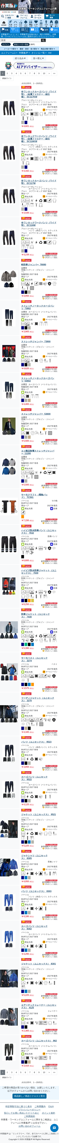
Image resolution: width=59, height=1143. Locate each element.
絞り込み (19, 58)
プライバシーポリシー (29, 1110)
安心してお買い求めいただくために (21, 1113)
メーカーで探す (10, 49)
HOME (4, 25)
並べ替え (37, 58)
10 (44, 73)
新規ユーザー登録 (21, 44)
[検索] (43, 40)
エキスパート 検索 (9, 16)
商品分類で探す (47, 49)
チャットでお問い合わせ (54, 1128)
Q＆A (51, 1106)
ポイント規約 (48, 1113)
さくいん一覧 (38, 53)
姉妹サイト (7, 78)
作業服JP (23, 53)
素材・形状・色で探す (29, 49)
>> (54, 73)
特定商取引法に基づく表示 (18, 1106)
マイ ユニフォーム (24, 16)
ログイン (5, 44)
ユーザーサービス (37, 16)
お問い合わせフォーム (29, 1126)
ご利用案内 (40, 1106)
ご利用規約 (29, 1116)
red (49, 53)
